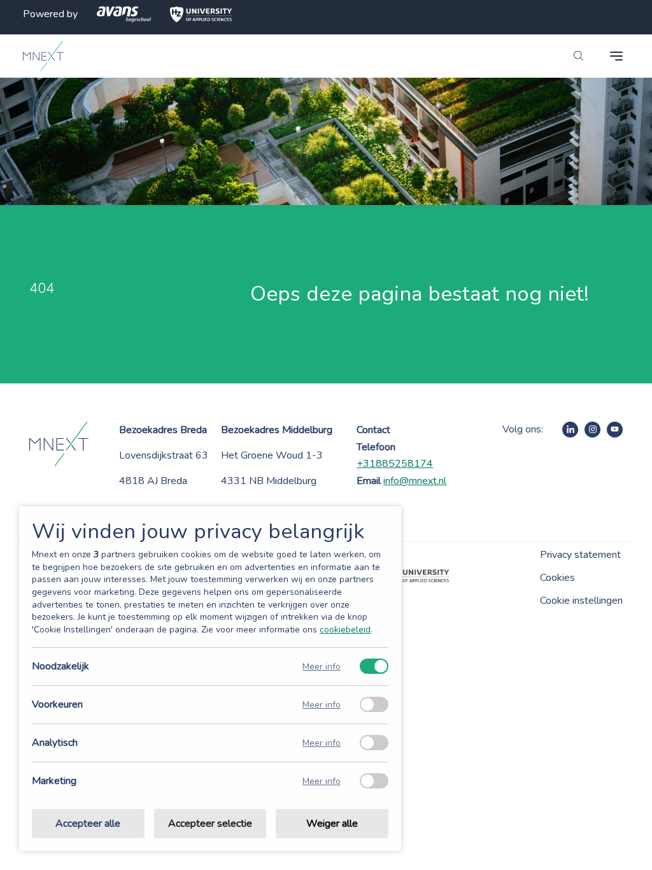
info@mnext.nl (414, 481)
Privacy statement (580, 555)
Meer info (321, 666)
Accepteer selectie (210, 824)
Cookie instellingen (581, 601)
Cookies (557, 578)
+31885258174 (395, 464)
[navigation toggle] (616, 56)
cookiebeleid (345, 630)
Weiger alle (332, 824)
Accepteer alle (87, 824)
